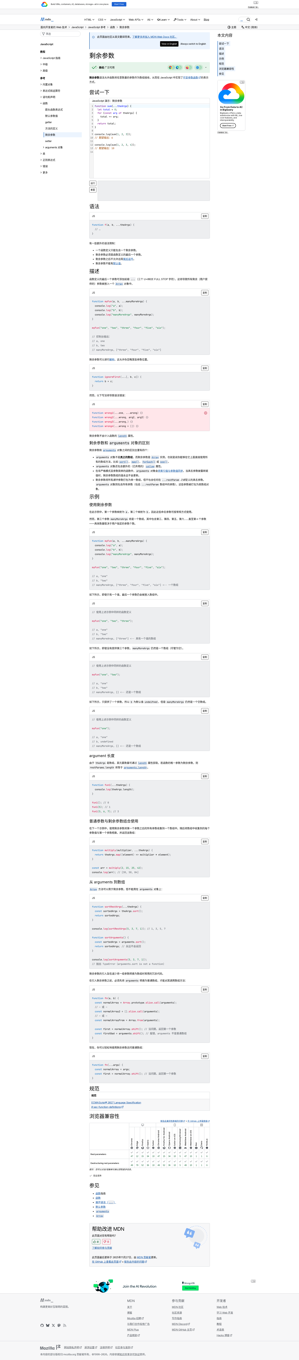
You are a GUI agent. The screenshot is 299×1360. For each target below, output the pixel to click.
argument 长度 (102, 755)
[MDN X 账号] (53, 1325)
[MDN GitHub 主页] (42, 1325)
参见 (221, 73)
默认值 (117, 263)
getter (48, 122)
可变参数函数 (190, 77)
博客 (129, 1312)
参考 (42, 78)
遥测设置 (89, 1347)
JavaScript (46, 44)
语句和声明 (49, 97)
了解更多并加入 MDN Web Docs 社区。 (154, 36)
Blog (206, 19)
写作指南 (177, 1318)
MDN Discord (179, 1324)
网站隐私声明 (71, 1347)
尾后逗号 (128, 259)
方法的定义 (51, 128)
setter (48, 141)
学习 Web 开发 (225, 1312)
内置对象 (48, 84)
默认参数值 (51, 115)
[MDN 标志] (46, 1300)
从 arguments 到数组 (107, 882)
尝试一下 (224, 43)
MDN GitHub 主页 (182, 1329)
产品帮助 (132, 1335)
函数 (98, 1193)
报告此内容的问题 (134, 1261)
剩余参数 (50, 134)
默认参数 (101, 1206)
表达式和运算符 (51, 90)
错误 (45, 166)
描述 (221, 53)
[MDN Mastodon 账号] (59, 1325)
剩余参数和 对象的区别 (119, 443)
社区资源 (177, 1312)
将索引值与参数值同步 (170, 470)
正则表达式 (49, 160)
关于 (129, 1307)
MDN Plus (133, 1329)
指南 (219, 1318)
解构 (111, 359)
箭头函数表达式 (54, 109)
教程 (219, 1324)
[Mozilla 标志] (50, 1347)
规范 (221, 63)
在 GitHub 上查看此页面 (105, 1261)
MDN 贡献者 (144, 1257)
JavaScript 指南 (51, 58)
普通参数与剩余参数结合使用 (113, 821)
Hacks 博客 (223, 1335)
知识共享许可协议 (130, 1354)
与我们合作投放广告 (138, 1324)
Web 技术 (222, 1307)
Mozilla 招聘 (134, 1318)
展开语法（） (106, 1202)
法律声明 (105, 1347)
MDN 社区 (177, 1307)
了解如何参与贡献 (102, 1247)
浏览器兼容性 (226, 68)
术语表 (220, 1329)
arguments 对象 (54, 147)
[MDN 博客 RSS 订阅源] (65, 1325)
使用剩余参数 (100, 504)
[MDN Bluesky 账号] (48, 1325)
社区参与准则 (122, 1347)
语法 (221, 48)
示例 (221, 58)
